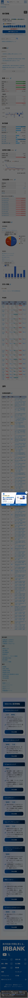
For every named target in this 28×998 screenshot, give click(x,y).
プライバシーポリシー (6, 993)
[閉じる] (26, 492)
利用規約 (20, 991)
